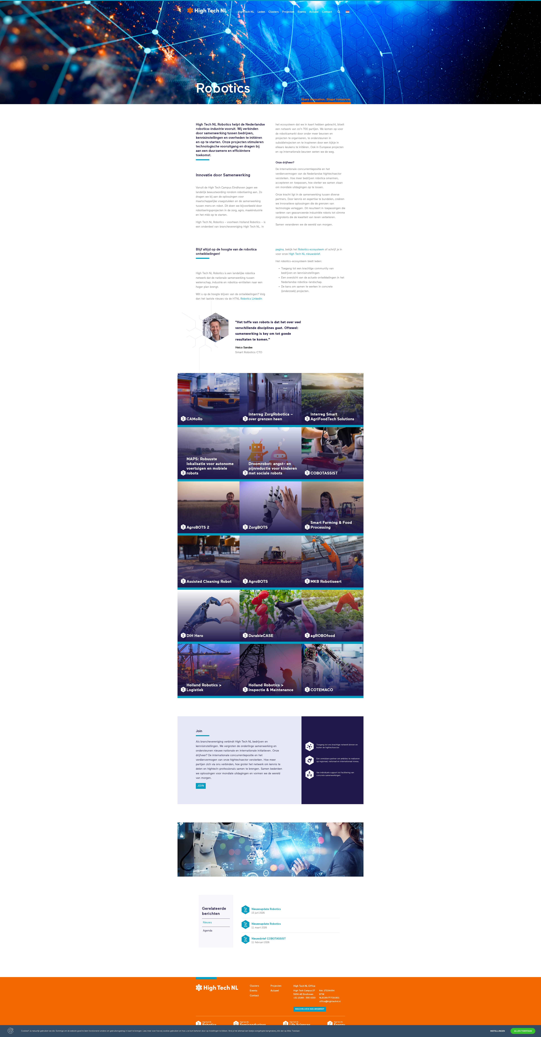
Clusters (273, 12)
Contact (327, 12)
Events (302, 12)
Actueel (314, 12)
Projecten (288, 12)
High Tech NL (246, 12)
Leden (261, 12)
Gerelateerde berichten (214, 911)
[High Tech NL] (207, 10)
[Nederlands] (348, 12)
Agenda (207, 930)
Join (201, 785)
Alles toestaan (523, 1031)
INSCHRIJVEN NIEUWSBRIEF (309, 1009)
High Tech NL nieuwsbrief (304, 254)
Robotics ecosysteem (311, 249)
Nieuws (207, 922)
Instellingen (497, 1031)
